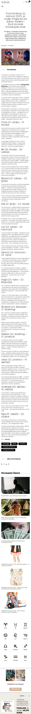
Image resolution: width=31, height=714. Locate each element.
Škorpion (15, 649)
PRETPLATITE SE (15, 689)
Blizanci (25, 628)
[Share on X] (1, 464)
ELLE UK (7, 439)
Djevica (25, 639)
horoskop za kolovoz (9, 446)
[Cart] (29, 2)
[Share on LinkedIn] (6, 464)
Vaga (5, 649)
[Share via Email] (8, 464)
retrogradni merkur (8, 450)
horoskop (23, 443)
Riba (25, 660)
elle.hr (14, 443)
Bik (15, 628)
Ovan (5, 628)
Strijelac (25, 649)
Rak (5, 639)
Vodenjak (15, 660)
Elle (2, 6)
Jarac (5, 660)
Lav (15, 639)
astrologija (6, 443)
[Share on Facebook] (4, 464)
